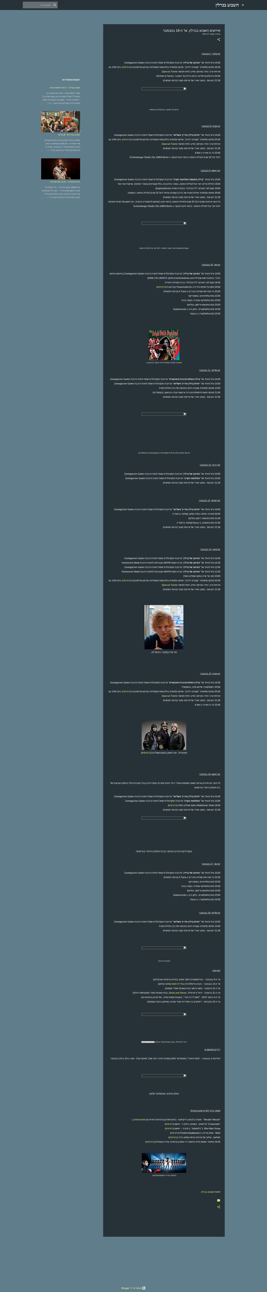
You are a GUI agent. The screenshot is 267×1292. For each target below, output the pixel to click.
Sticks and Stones (178, 993)
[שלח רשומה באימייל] (218, 1201)
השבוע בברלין (227, 5)
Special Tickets (169, 71)
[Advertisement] (164, 1260)
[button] (218, 40)
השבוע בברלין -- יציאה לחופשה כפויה (65, 88)
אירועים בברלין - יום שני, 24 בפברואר (65, 182)
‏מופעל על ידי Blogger (132, 1288)
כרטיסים (126, 67)
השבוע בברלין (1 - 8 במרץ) (69, 135)
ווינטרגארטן (139, 1119)
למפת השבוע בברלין (210, 1192)
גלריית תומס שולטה (174, 984)
